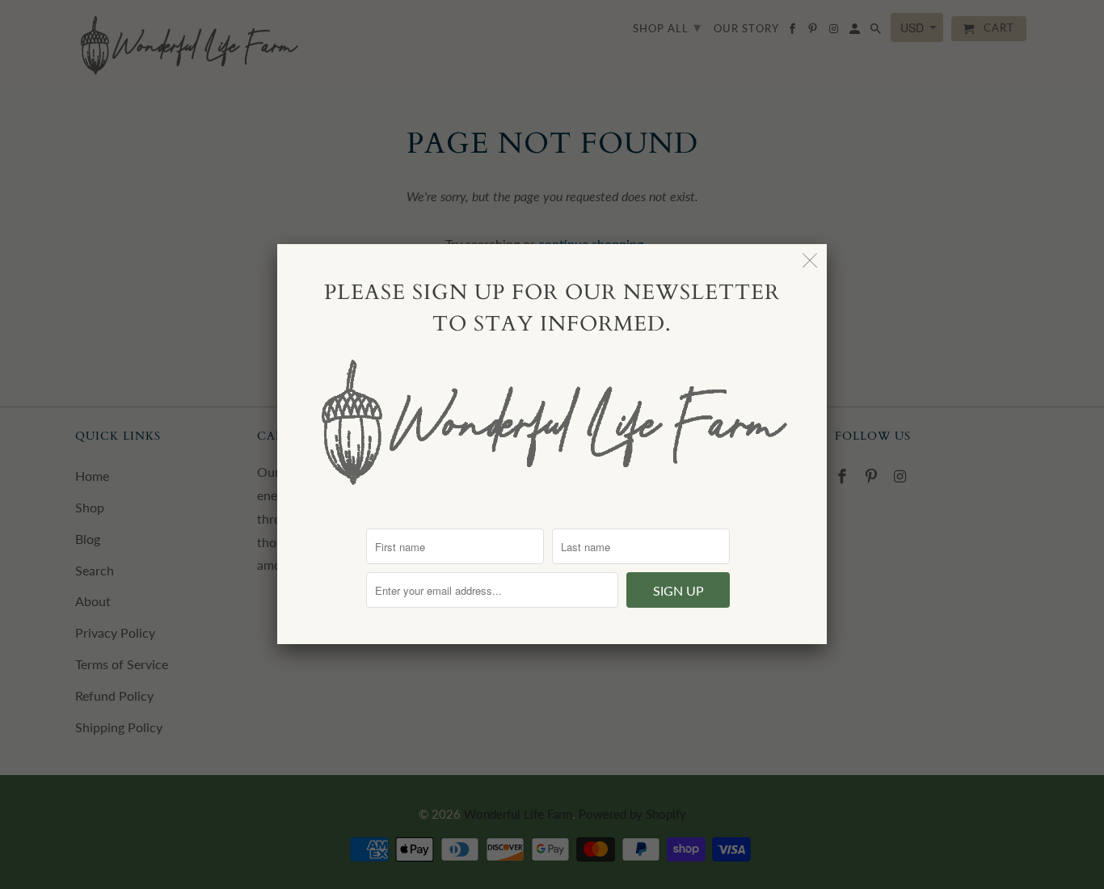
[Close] (810, 260)
